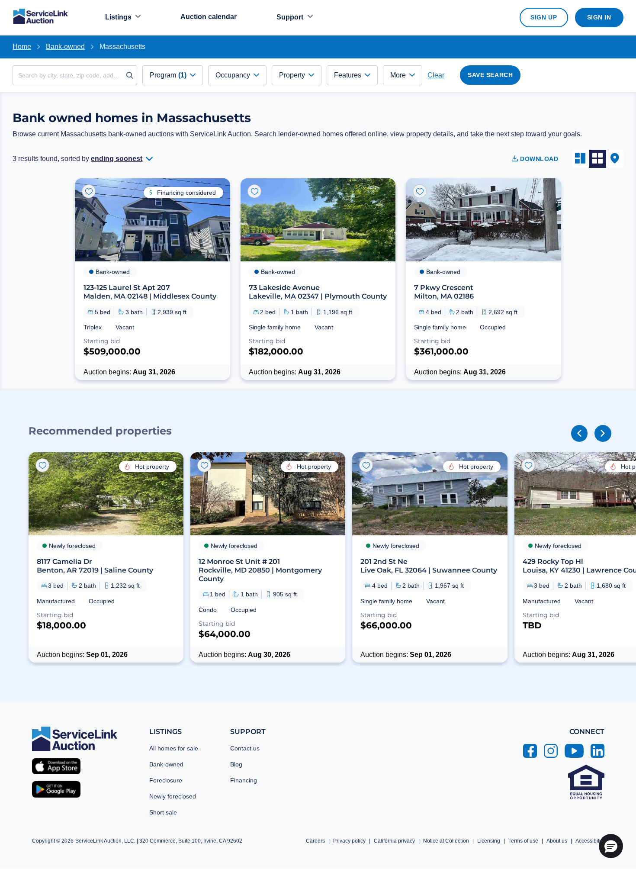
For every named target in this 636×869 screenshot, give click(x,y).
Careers (315, 841)
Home (22, 46)
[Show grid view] (597, 159)
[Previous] (579, 433)
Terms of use (523, 841)
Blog (236, 764)
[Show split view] (580, 159)
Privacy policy (349, 841)
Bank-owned (166, 764)
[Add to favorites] (89, 191)
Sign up (543, 17)
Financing (243, 780)
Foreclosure (165, 780)
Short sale (163, 812)
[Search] (131, 75)
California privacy (394, 841)
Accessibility (589, 841)
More (398, 75)
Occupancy (232, 75)
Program (168, 75)
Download (538, 158)
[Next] (602, 433)
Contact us (245, 748)
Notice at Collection (446, 841)
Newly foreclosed (172, 796)
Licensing (488, 841)
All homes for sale (173, 748)
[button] (106, 557)
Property (292, 75)
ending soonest (116, 158)
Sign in (599, 17)
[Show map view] (614, 159)
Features (347, 75)
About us (556, 841)
